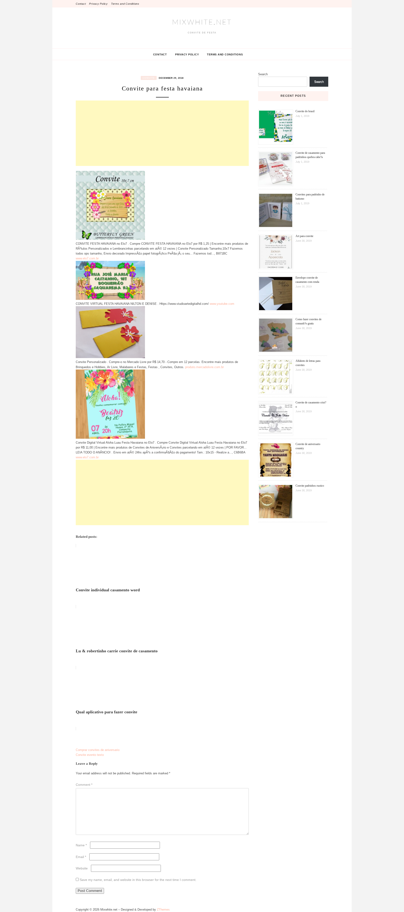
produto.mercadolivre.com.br (204, 367)
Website (82, 868)
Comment (84, 784)
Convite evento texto (90, 755)
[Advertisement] (162, 133)
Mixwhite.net (202, 22)
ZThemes (163, 909)
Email (81, 857)
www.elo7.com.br (87, 258)
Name (81, 845)
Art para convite (304, 236)
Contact (81, 3)
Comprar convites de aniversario (97, 750)
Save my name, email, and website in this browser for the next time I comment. (138, 880)
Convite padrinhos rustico (310, 485)
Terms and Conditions (125, 3)
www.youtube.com (222, 303)
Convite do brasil (305, 111)
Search (263, 74)
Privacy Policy (98, 3)
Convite (149, 78)
